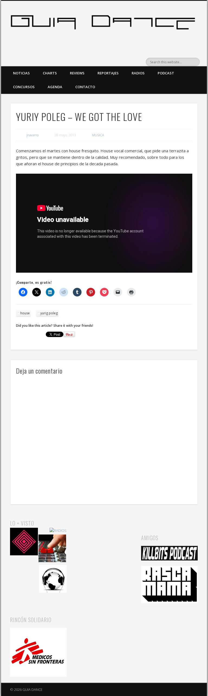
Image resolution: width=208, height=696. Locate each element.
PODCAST (166, 73)
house (25, 313)
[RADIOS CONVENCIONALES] (52, 549)
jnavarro (32, 135)
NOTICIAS (21, 73)
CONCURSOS (24, 86)
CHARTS (50, 73)
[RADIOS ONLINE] (53, 580)
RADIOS (138, 73)
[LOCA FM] (24, 542)
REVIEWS (77, 73)
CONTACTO (85, 86)
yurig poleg (49, 313)
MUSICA (98, 135)
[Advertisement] (104, 546)
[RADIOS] (58, 530)
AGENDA (55, 86)
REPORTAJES (108, 73)
